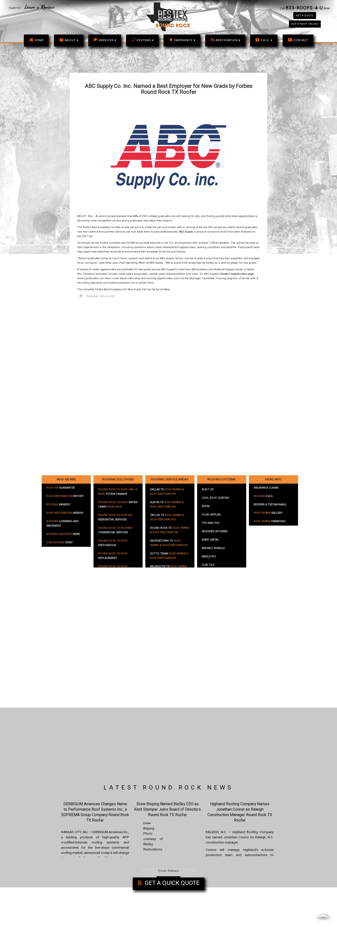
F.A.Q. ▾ (266, 40)
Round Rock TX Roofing (115, 517)
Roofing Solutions (118, 479)
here (166, 290)
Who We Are (66, 479)
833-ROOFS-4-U (304, 8)
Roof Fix (60, 488)
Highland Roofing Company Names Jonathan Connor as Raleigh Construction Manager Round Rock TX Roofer (239, 812)
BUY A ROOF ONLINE (304, 24)
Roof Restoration (65, 496)
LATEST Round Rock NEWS (168, 787)
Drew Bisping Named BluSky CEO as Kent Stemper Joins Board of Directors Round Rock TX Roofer (167, 809)
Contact (300, 40)
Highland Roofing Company (253, 832)
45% (135, 216)
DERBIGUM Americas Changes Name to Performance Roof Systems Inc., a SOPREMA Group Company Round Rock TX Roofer (95, 812)
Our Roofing (59, 543)
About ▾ (71, 40)
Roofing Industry (63, 534)
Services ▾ (107, 40)
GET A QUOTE (305, 15)
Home (39, 40)
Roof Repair (268, 513)
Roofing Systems (221, 479)
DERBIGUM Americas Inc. (110, 832)
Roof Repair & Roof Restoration (167, 492)
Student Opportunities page (237, 274)
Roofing (58, 505)
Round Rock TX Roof (113, 543)
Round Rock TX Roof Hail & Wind (117, 492)
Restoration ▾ (228, 40)
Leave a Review (40, 7)
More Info (273, 479)
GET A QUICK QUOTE (171, 883)
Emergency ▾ (184, 40)
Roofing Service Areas (169, 479)
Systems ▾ (145, 40)
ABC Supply (186, 232)
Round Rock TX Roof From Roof (117, 504)
